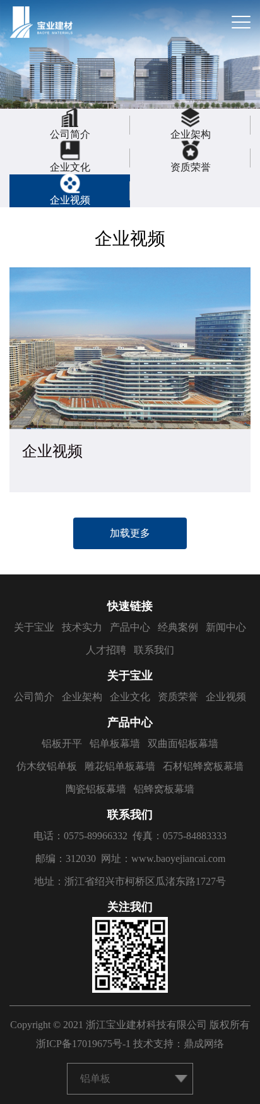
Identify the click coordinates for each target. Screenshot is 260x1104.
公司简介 (34, 696)
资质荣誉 (178, 696)
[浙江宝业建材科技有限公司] (41, 22)
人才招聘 (106, 650)
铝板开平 (62, 743)
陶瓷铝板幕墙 (96, 789)
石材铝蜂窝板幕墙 (203, 766)
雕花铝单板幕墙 (120, 766)
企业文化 (130, 696)
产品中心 (130, 627)
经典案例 (178, 627)
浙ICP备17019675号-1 (83, 1043)
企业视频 (226, 696)
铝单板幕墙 (115, 743)
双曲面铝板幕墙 (183, 743)
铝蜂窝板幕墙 (164, 789)
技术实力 (82, 627)
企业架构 (82, 696)
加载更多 (130, 533)
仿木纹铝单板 (46, 766)
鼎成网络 (204, 1043)
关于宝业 (34, 627)
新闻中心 (226, 627)
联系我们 (154, 650)
